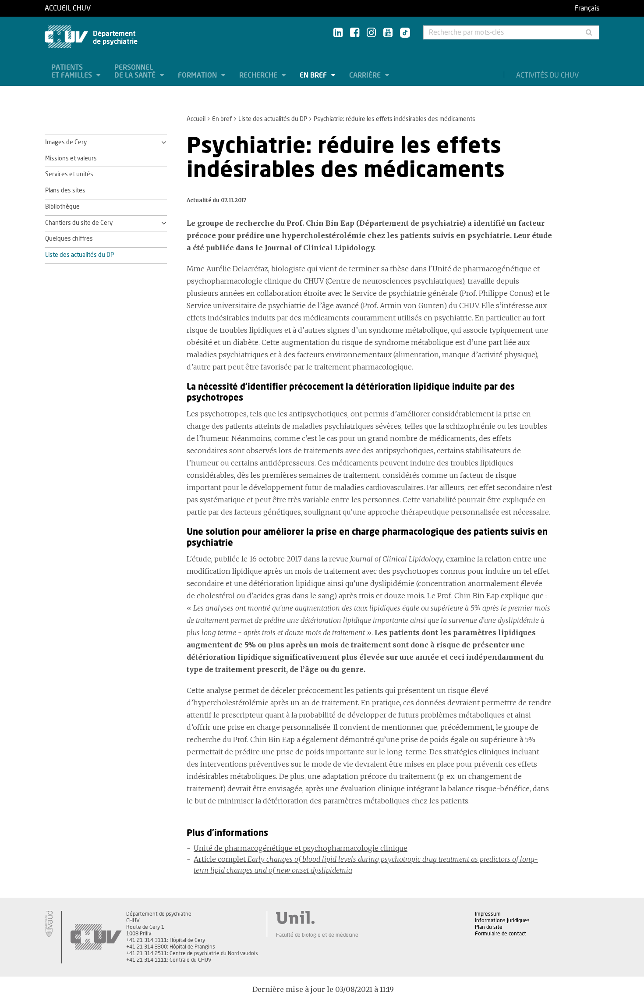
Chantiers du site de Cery (79, 223)
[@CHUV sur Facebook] (354, 33)
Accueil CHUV (68, 8)
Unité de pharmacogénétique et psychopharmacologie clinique (300, 848)
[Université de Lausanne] (317, 917)
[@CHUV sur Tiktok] (402, 33)
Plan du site (488, 927)
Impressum (488, 914)
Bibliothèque (62, 207)
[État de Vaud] (49, 924)
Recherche (259, 75)
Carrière (365, 75)
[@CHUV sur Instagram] (371, 33)
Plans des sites (65, 191)
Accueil (196, 119)
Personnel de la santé (135, 71)
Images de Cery (66, 142)
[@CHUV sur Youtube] (388, 33)
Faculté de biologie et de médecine (317, 935)
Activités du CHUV (547, 75)
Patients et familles (72, 71)
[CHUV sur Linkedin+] (338, 33)
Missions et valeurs (71, 159)
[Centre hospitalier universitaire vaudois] (96, 937)
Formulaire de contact (500, 933)
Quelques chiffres (69, 239)
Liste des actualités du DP (272, 119)
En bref (314, 75)
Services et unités (69, 174)
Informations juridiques (502, 920)
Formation (198, 75)
